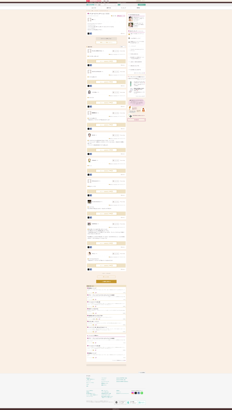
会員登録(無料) (138, 0)
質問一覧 (109, 7)
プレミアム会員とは (89, 390)
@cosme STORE (121, 379)
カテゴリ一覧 (119, 2)
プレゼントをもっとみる (140, 96)
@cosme (90, 379)
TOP (87, 2)
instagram (133, 393)
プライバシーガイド (89, 396)
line (142, 393)
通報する (123, 33)
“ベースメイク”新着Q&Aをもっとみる (118, 360)
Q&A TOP (94, 7)
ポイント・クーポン (90, 382)
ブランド (95, 2)
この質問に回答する (106, 281)
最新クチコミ (104, 385)
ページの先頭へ (142, 372)
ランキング (91, 2)
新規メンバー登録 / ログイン (106, 42)
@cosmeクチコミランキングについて (122, 393)
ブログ (99, 2)
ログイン (143, 0)
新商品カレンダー (104, 383)
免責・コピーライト (104, 390)
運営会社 (117, 390)
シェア (91, 107)
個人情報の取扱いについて (90, 393)
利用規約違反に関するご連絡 (106, 393)
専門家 (138, 7)
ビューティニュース (105, 381)
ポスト (88, 107)
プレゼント (103, 379)
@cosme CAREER (122, 381)
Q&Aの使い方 (136, 119)
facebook (139, 393)
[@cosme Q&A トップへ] (91, 5)
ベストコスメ (124, 2)
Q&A (101, 2)
